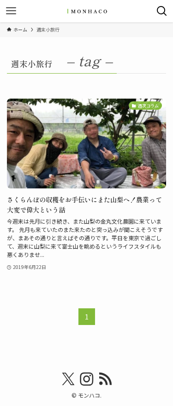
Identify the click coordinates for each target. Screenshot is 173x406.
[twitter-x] (68, 379)
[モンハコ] (87, 11)
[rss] (105, 379)
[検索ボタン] (162, 11)
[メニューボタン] (11, 11)
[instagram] (87, 379)
